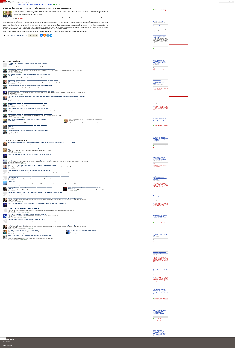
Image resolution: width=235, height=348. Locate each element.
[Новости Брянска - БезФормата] (7, 1)
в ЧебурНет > (56, 4)
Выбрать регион (6, 343)
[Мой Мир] (50, 35)
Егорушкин (20, 18)
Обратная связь (6, 342)
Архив (24, 4)
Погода (36, 4)
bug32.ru (6, 17)
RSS (11, 345)
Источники (30, 4)
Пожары (50, 4)
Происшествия (42, 4)
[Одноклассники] (44, 35)
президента (21, 17)
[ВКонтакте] (41, 35)
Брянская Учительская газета (18, 35)
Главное (20, 4)
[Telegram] (47, 35)
